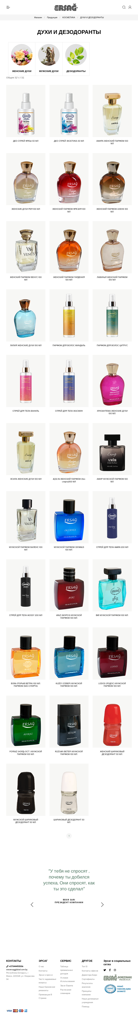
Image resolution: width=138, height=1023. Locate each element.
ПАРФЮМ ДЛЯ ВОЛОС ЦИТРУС (112, 345)
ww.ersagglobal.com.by (16, 969)
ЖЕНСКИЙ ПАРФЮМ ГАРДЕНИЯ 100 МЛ (69, 278)
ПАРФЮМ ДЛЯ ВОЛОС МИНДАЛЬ (69, 345)
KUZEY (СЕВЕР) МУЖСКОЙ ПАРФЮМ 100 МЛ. (69, 684)
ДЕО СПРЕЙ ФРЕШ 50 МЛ (25, 141)
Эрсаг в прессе (46, 975)
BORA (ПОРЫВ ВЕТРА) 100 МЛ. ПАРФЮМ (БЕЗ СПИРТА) (26, 684)
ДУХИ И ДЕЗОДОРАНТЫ (92, 17)
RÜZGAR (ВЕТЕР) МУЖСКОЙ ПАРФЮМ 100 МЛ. (69, 752)
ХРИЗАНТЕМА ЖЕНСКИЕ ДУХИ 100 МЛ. (112, 412)
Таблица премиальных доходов (66, 970)
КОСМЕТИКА (68, 17)
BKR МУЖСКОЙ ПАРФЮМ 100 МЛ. (112, 615)
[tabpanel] (69, 903)
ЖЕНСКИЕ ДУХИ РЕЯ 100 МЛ (26, 209)
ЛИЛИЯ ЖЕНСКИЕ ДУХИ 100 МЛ (26, 345)
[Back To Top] (130, 1006)
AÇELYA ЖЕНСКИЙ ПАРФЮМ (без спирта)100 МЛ (69, 480)
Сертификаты (88, 979)
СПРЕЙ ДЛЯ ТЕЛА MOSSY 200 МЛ (25, 615)
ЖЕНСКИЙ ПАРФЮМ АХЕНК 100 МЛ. (112, 210)
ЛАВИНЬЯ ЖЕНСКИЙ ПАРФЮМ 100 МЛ (112, 278)
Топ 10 (84, 966)
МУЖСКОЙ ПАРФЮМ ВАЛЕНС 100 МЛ (25, 548)
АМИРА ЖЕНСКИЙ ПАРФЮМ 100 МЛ (112, 142)
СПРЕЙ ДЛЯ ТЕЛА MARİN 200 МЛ (112, 547)
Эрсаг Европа (66, 985)
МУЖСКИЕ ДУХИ (48, 71)
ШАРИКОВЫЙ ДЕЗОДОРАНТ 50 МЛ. (69, 821)
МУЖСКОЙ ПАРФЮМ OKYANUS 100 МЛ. (69, 548)
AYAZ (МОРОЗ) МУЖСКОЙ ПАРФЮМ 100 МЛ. (69, 616)
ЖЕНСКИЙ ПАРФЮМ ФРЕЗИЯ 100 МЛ (68, 210)
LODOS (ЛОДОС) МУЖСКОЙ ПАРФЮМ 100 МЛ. (112, 684)
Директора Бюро (89, 975)
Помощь (85, 1006)
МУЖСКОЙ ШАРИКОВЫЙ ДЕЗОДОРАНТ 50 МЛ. (25, 821)
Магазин (38, 17)
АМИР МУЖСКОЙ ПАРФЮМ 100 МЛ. (112, 480)
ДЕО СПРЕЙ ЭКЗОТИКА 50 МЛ (69, 141)
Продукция (52, 17)
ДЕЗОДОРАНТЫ (76, 71)
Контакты (43, 971)
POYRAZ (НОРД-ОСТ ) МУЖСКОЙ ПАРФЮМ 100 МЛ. (26, 752)
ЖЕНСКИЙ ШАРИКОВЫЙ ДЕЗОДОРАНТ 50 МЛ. (112, 752)
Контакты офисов (90, 971)
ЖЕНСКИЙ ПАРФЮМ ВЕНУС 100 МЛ (26, 278)
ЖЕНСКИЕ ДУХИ (21, 71)
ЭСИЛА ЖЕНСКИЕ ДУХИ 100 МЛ (26, 479)
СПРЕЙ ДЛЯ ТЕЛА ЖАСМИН (69, 411)
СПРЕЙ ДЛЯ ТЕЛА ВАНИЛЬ (26, 411)
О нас (41, 966)
